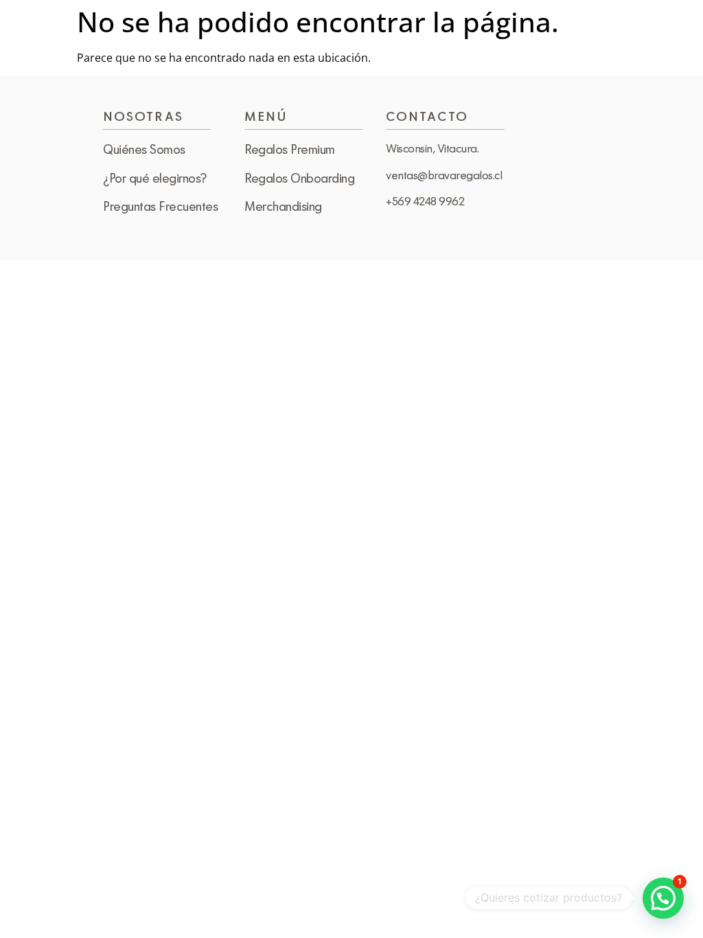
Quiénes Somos (144, 149)
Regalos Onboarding (299, 177)
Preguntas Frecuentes (160, 206)
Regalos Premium (289, 149)
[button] (663, 898)
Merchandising (283, 206)
